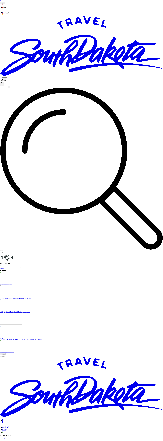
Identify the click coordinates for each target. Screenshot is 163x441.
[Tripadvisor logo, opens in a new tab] (4, 433)
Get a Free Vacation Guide (5, 426)
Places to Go (4, 79)
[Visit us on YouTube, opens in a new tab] (2, 425)
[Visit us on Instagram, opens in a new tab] (2, 420)
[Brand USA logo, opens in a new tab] (4, 432)
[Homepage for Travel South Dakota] (81, 76)
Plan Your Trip (4, 80)
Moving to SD (4, 430)
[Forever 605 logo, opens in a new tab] (4, 431)
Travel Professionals (4, 429)
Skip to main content (3, 0)
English (3, 3)
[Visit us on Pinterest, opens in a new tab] (2, 421)
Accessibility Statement (5, 436)
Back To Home (2, 268)
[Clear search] (9, 87)
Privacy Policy (4, 438)
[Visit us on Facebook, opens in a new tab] (2, 419)
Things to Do (4, 78)
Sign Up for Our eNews (5, 427)
